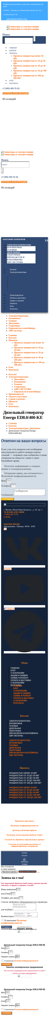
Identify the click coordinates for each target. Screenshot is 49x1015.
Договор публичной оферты (24, 830)
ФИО (3, 993)
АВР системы (15, 262)
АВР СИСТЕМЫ (18, 288)
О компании (17, 673)
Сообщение (7, 494)
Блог (11, 81)
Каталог (12, 51)
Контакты (13, 83)
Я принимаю (14, 921)
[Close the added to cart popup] (38, 872)
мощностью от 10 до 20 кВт (24, 776)
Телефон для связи (10, 898)
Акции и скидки (19, 675)
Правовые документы (24, 821)
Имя (3, 480)
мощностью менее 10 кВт (23, 773)
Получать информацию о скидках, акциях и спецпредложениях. (21, 467)
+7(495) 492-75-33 (11, 514)
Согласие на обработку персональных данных (24, 840)
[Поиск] (34, 39)
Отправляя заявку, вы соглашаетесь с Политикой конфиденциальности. (22, 474)
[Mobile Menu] (3, 23)
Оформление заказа (27, 871)
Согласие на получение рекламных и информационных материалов (25, 845)
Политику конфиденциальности (14, 921)
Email (3, 1001)
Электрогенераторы (19, 245)
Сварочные (14, 255)
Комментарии (7, 916)
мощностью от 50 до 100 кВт (24, 781)
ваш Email (6, 893)
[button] (6, 34)
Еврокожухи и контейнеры (26, 290)
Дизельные (13, 252)
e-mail (7, 517)
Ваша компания (8, 889)
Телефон (6, 485)
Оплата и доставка (18, 298)
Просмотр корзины (9, 872)
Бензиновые (14, 247)
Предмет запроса (8, 957)
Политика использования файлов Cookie (24, 835)
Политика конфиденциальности (24, 826)
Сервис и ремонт (17, 301)
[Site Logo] (23, 27)
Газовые (12, 250)
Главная (13, 48)
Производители (16, 295)
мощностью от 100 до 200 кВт (25, 783)
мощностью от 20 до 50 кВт (24, 778)
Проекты (13, 53)
